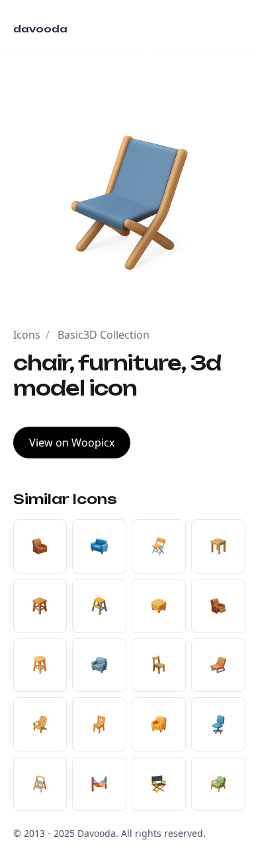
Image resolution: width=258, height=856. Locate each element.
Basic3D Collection (104, 334)
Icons (26, 334)
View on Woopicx (71, 442)
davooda (40, 28)
